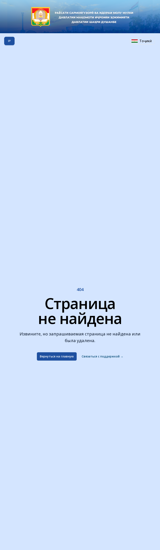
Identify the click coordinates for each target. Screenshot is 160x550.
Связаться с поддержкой (102, 356)
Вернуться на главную (57, 356)
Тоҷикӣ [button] (145, 41)
